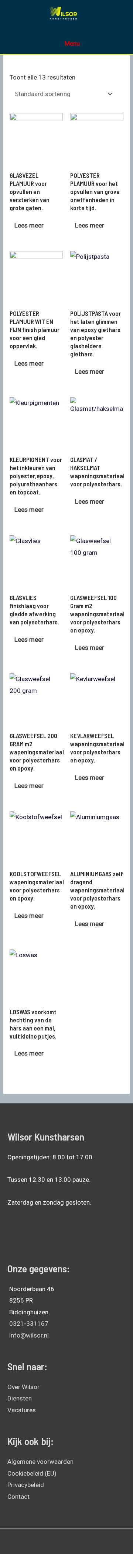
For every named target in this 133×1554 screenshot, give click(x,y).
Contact (18, 1496)
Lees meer (29, 225)
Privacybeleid (25, 1484)
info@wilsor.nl (29, 1335)
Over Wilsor (23, 1387)
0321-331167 (28, 1323)
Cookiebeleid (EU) (32, 1473)
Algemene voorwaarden (40, 1461)
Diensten (19, 1398)
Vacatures (21, 1410)
